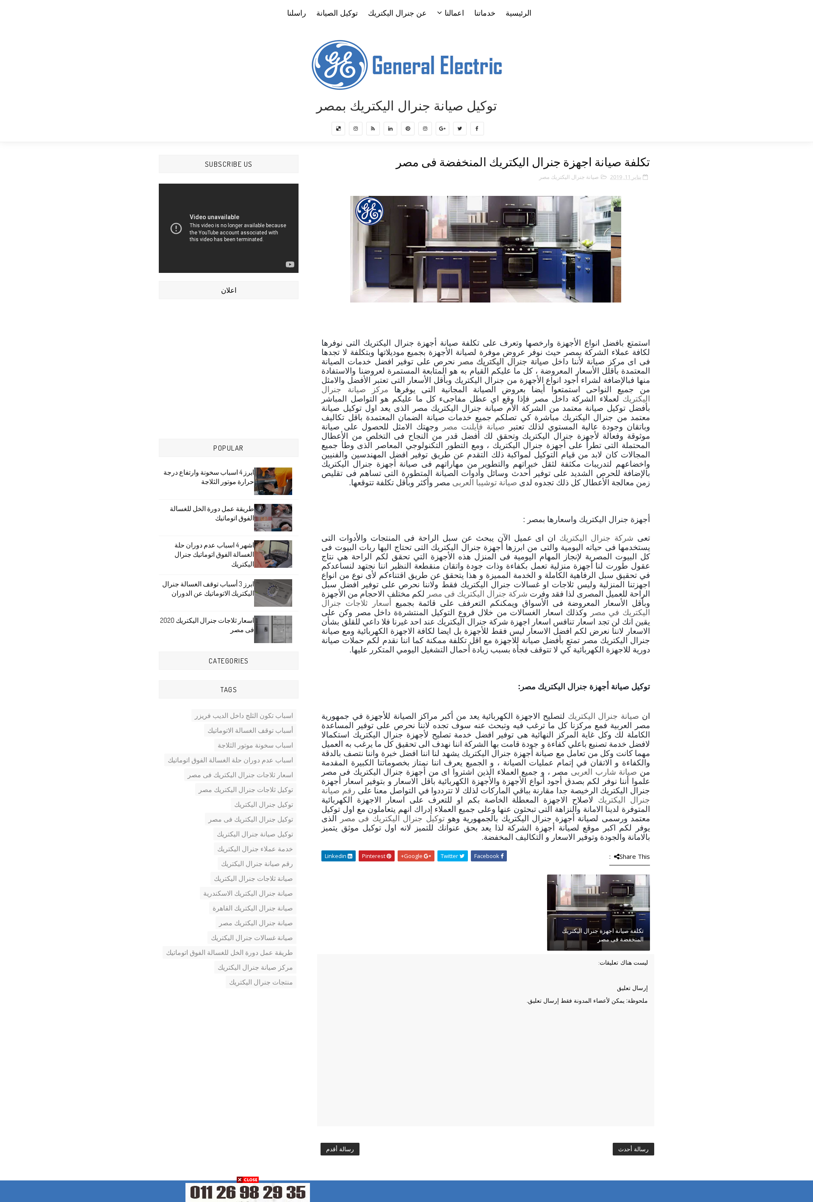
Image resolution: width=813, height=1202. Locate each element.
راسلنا (296, 12)
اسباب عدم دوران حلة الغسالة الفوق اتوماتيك (230, 760)
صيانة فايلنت (481, 426)
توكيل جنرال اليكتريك (263, 804)
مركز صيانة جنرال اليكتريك (255, 967)
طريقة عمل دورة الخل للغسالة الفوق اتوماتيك (229, 952)
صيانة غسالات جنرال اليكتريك (252, 937)
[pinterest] (408, 128)
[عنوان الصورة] (247, 1191)
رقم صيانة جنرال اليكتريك (257, 863)
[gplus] (442, 128)
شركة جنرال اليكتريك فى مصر (477, 593)
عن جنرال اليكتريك (397, 12)
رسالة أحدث (633, 1149)
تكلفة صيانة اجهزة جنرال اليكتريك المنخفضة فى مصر (603, 935)
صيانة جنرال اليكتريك (603, 716)
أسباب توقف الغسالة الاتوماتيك (250, 730)
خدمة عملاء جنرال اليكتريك (255, 848)
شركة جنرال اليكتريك (596, 538)
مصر (449, 426)
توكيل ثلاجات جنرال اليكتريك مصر (246, 789)
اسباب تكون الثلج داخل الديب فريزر (244, 715)
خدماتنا (484, 12)
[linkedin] (390, 128)
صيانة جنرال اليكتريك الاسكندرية (248, 893)
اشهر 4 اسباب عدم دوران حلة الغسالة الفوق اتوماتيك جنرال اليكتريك (214, 554)
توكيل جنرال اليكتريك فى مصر (392, 818)
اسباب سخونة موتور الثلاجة (255, 745)
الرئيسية (518, 12)
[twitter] (460, 128)
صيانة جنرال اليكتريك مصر (569, 177)
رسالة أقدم (340, 1149)
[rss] (373, 128)
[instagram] (425, 128)
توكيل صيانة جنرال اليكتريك (255, 834)
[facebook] (477, 128)
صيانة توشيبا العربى (484, 482)
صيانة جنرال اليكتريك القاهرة (253, 908)
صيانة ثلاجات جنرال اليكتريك (253, 878)
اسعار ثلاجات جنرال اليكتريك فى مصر (240, 774)
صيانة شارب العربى (604, 771)
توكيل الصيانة (337, 12)
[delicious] (338, 128)
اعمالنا (454, 12)
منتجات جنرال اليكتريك (261, 982)
